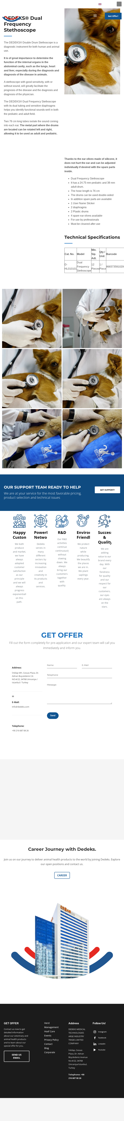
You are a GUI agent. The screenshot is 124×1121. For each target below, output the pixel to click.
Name (50, 665)
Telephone (52, 675)
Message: (52, 684)
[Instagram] (14, 4)
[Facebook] (19, 4)
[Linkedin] (4, 4)
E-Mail (85, 665)
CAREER (62, 875)
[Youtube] (9, 4)
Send (52, 715)
